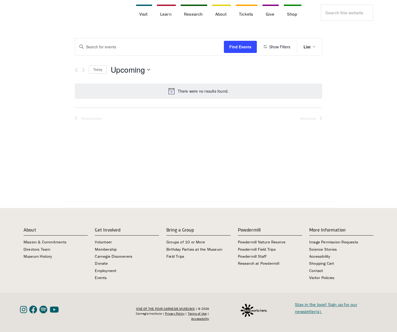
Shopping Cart (321, 263)
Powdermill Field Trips (257, 249)
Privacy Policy (174, 313)
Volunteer (103, 241)
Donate (101, 263)
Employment (105, 270)
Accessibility (319, 256)
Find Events (240, 46)
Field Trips (175, 256)
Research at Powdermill (258, 263)
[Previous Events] (76, 70)
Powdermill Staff (252, 256)
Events (101, 277)
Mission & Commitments (44, 241)
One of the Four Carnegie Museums (165, 309)
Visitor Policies (321, 277)
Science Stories (323, 249)
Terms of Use (197, 313)
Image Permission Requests (333, 241)
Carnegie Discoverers (113, 256)
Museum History (37, 256)
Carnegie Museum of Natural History (47, 13)
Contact (316, 270)
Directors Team (37, 249)
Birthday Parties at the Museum (194, 249)
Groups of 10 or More (185, 241)
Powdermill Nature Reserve (262, 241)
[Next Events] (83, 70)
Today (97, 69)
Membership (106, 249)
